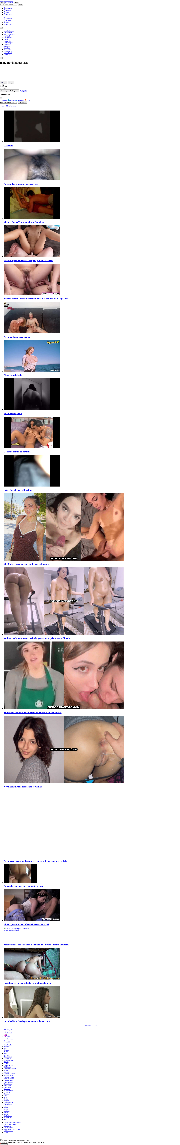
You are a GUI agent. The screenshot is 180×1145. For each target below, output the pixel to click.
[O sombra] (32, 141)
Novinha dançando (13, 413)
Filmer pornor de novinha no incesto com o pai (26, 924)
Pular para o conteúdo (6, 1)
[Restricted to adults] (3, 1138)
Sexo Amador (8, 1045)
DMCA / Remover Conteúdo (12, 1122)
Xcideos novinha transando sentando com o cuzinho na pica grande (36, 298)
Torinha (6, 39)
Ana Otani (7, 48)
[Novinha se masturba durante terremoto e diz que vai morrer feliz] (64, 857)
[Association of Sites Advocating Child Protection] (10, 1138)
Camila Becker (8, 51)
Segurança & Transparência (12, 1129)
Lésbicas (6, 1072)
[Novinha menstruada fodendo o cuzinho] (64, 783)
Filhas (8, 106)
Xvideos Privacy (9, 1079)
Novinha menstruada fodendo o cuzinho (23, 787)
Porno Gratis (7, 1087)
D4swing (6, 1062)
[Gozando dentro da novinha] (32, 448)
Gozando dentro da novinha (17, 451)
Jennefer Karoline (9, 31)
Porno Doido (7, 1085)
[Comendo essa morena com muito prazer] (20, 882)
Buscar (20, 4)
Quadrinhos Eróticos (10, 1068)
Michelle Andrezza (9, 34)
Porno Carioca (8, 1084)
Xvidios (6, 1097)
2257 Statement (8, 1131)
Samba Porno (8, 1116)
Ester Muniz (7, 44)
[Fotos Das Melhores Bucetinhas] (32, 486)
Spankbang (7, 1089)
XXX (5, 1119)
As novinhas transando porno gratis (21, 184)
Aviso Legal (7, 1126)
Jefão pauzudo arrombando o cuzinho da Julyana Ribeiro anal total (36, 944)
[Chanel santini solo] (32, 371)
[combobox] (8, 5)
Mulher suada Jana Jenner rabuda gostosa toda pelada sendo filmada (37, 638)
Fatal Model (7, 1067)
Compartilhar (15, 91)
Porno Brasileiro (8, 1082)
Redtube (6, 1114)
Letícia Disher (8, 32)
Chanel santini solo (13, 375)
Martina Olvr (7, 41)
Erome (6, 1063)
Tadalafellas (7, 54)
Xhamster (6, 1094)
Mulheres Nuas (8, 1075)
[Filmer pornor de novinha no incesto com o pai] (32, 920)
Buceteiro (6, 1050)
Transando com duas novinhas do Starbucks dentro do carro (33, 712)
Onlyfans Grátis (8, 1080)
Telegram (13, 100)
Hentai (6, 1070)
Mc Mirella (7, 36)
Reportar (24, 91)
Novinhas (13, 106)
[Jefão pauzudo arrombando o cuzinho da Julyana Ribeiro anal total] (18, 930)
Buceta (6, 1051)
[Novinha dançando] (32, 409)
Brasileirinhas (8, 1057)
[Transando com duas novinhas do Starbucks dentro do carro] (64, 708)
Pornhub (6, 1112)
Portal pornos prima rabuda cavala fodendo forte (27, 983)
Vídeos (2, 106)
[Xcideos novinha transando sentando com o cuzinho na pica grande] (32, 295)
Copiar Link (23, 102)
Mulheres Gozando (9, 1073)
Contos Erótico (8, 1060)
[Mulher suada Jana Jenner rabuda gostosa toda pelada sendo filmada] (64, 634)
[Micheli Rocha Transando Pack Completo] (32, 218)
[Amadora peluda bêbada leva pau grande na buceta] (32, 256)
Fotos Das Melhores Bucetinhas (19, 490)
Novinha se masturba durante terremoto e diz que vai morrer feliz (35, 861)
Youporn (6, 1100)
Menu (2, 2)
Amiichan (7, 46)
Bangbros (6, 1046)
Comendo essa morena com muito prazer (23, 886)
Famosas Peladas (9, 1065)
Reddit (28, 100)
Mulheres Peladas (9, 1077)
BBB (5, 1048)
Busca (16, 2)
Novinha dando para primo (17, 337)
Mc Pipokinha (8, 37)
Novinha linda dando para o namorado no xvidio (27, 1021)
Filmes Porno (8, 1104)
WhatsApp (7, 1092)
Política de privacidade (10, 1124)
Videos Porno (8, 1117)
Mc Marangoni (8, 43)
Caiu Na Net (7, 1058)
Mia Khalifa (7, 49)
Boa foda (6, 1055)
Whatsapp (5, 100)
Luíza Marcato (8, 53)
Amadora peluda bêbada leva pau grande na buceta (28, 260)
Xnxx (5, 1095)
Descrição (5, 91)
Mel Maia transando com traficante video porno (27, 564)
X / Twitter (21, 100)
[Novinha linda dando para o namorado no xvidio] (32, 1017)
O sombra (8, 145)
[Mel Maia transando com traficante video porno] (64, 560)
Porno (9, 2)
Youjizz (6, 1099)
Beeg (5, 1053)
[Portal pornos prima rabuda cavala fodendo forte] (32, 979)
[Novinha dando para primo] (32, 333)
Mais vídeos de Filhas (90, 1025)
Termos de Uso (8, 1127)
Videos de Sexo (8, 1090)
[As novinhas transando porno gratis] (32, 180)
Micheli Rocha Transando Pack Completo (24, 222)
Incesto (6, 1109)
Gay (5, 1106)
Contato (6, 1132)
